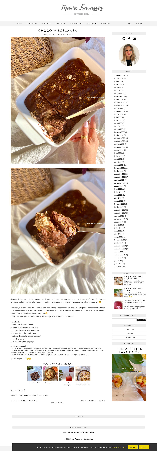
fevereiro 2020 (119, 204)
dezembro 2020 (120, 174)
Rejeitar (144, 447)
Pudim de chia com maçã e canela (133, 278)
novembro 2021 (120, 141)
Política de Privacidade (71, 432)
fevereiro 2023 (119, 96)
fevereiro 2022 (119, 132)
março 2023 (118, 93)
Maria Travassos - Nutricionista (81, 439)
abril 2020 (117, 198)
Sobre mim (105, 23)
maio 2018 (118, 267)
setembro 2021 (119, 147)
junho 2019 (118, 228)
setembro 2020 (119, 183)
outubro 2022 (119, 108)
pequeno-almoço (26, 395)
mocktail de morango (67, 384)
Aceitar (132, 447)
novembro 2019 (120, 213)
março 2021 (118, 165)
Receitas (90, 23)
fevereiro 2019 (119, 240)
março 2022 (118, 129)
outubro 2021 (119, 144)
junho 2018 (118, 264)
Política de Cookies (87, 432)
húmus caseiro (50, 383)
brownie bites (35, 383)
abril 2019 (117, 234)
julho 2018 (118, 261)
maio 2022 (118, 123)
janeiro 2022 (118, 135)
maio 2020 (118, 195)
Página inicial (58, 403)
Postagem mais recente (24, 400)
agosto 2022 (118, 114)
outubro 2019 (119, 216)
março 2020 (118, 201)
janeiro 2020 (118, 207)
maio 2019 (118, 231)
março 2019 (118, 237)
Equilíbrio (60, 23)
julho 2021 (118, 153)
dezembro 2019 (120, 210)
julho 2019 (118, 225)
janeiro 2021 (118, 171)
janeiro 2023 (118, 99)
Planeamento (76, 23)
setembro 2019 (119, 219)
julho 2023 (118, 81)
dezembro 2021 (120, 138)
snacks (36, 395)
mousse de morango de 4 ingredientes (134, 302)
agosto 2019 (118, 222)
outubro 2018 (119, 252)
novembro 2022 (120, 105)
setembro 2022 (119, 111)
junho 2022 (118, 120)
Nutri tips (46, 23)
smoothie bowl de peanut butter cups (83, 384)
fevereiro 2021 (119, 168)
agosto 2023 (118, 78)
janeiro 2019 (118, 243)
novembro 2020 (120, 177)
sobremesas (43, 395)
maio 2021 (118, 159)
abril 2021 (117, 162)
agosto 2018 (118, 258)
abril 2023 (117, 90)
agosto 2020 (118, 186)
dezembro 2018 (120, 246)
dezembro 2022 (120, 102)
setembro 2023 (119, 75)
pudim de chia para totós (129, 351)
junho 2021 (118, 156)
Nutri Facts (32, 23)
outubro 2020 (119, 180)
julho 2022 (118, 117)
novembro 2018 (120, 249)
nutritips (130, 329)
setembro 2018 (119, 255)
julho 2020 (118, 189)
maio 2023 (118, 87)
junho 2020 (118, 192)
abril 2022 (117, 126)
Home (19, 23)
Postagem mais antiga (92, 400)
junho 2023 (118, 84)
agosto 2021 (118, 150)
